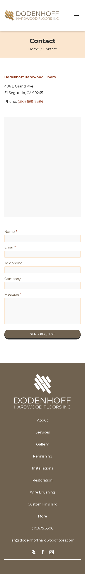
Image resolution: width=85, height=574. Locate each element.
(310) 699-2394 (30, 101)
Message (13, 294)
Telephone (13, 263)
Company (12, 279)
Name (10, 232)
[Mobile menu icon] (76, 15)
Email (10, 247)
